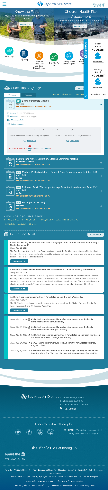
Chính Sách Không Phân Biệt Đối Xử (72, 470)
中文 (30, 150)
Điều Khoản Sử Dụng (40, 485)
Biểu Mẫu (62, 476)
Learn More (26, 24)
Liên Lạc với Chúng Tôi (99, 5)
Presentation (15, 116)
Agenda (13, 113)
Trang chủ (8, 470)
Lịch (28, 476)
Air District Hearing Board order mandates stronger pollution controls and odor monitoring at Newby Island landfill (54, 243)
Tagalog (31, 148)
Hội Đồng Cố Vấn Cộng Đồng (49, 220)
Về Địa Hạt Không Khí (22, 470)
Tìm (34, 470)
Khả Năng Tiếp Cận (60, 94)
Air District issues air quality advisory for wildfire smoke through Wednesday (46, 297)
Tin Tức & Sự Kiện (17, 476)
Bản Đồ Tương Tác (90, 476)
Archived (28, 95)
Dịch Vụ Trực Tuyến (39, 476)
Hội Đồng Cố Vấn (29, 220)
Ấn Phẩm (52, 476)
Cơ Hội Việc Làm (74, 476)
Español (47, 148)
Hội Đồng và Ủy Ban (12, 220)
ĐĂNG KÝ (73, 430)
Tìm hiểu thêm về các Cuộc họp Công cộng (20, 224)
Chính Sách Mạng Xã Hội (85, 485)
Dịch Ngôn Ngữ (55, 473)
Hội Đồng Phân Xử (70, 220)
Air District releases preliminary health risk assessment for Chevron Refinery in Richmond (52, 269)
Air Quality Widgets (98, 94)
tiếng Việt (39, 148)
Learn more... (98, 61)
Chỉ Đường (70, 409)
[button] (2, 23)
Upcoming (12, 95)
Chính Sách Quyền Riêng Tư (62, 485)
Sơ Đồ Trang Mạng (96, 470)
